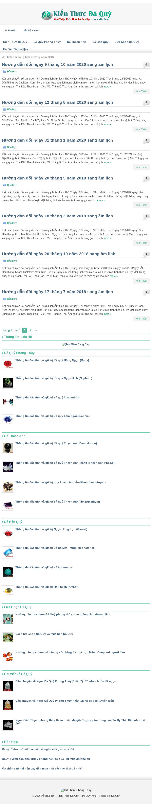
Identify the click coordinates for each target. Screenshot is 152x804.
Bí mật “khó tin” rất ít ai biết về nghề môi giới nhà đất (38, 749)
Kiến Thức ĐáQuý (15, 41)
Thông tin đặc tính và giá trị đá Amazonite (43, 567)
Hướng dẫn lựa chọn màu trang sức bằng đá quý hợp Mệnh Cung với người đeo (70, 652)
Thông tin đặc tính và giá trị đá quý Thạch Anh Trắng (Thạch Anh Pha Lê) (65, 462)
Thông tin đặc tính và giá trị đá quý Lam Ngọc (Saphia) (52, 415)
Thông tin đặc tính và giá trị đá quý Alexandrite (47, 397)
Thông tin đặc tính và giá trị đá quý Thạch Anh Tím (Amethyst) (57, 501)
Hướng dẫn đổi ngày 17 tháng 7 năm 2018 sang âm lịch (57, 291)
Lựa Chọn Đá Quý (127, 41)
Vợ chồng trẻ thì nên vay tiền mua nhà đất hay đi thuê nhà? (42, 768)
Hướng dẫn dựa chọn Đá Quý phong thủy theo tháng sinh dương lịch (62, 614)
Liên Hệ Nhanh (31, 30)
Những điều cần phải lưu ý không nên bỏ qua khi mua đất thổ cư (46, 758)
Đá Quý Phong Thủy (47, 41)
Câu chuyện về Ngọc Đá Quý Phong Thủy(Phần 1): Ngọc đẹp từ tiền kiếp (64, 700)
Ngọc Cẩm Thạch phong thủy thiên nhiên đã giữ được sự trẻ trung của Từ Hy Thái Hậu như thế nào (80, 721)
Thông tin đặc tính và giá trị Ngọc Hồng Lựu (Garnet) (51, 529)
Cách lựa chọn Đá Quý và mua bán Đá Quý (44, 633)
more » (107, 86)
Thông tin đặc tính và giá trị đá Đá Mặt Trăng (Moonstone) (54, 547)
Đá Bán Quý (100, 41)
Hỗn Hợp (12, 71)
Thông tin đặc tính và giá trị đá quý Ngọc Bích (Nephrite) (53, 378)
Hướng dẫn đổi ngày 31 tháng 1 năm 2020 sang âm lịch (57, 140)
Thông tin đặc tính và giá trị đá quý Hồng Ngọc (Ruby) (52, 360)
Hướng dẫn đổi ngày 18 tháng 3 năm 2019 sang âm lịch (57, 216)
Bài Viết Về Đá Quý (15, 49)
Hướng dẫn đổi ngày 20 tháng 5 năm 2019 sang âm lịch (57, 178)
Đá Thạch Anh (76, 41)
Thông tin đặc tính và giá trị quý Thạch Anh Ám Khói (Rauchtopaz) (60, 482)
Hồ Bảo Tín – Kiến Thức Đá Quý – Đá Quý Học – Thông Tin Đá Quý (80, 795)
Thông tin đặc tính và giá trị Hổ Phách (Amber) (46, 586)
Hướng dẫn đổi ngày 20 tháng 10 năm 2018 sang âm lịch (58, 253)
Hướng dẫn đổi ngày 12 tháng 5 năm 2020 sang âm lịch (57, 102)
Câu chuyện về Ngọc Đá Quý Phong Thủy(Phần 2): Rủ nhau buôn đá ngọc (65, 681)
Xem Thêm (141, 91)
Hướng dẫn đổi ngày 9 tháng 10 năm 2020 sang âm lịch (57, 64)
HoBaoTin (10, 30)
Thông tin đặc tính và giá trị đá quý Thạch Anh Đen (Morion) (56, 443)
